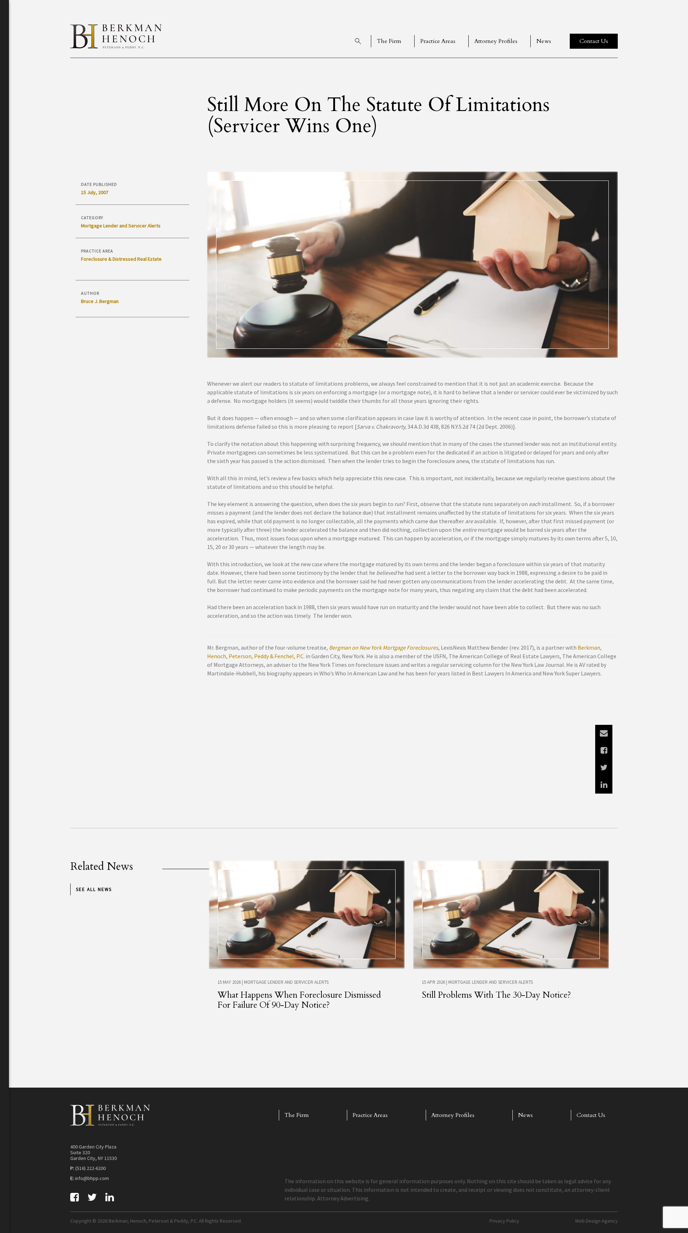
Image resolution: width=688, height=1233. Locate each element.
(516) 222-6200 (90, 1168)
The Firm (389, 41)
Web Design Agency (596, 1221)
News (543, 41)
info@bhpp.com (92, 1178)
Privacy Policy (504, 1221)
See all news (94, 889)
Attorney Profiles (495, 41)
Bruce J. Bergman (100, 301)
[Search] (358, 41)
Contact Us (591, 1115)
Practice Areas (437, 41)
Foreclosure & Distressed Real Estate (121, 259)
